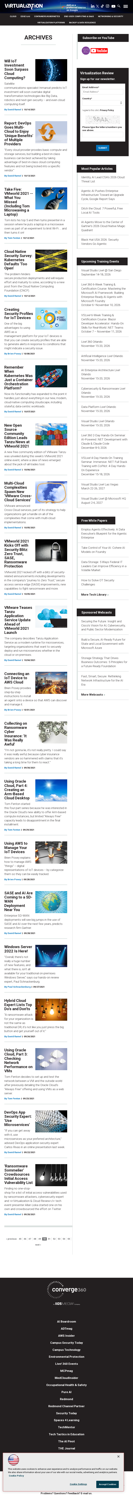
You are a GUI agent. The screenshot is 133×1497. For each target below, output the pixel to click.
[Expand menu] (126, 7)
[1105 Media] (66, 1304)
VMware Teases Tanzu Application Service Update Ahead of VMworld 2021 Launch (18, 620)
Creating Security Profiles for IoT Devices (18, 313)
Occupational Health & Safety (66, 1385)
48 (35, 1239)
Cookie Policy (16, 1475)
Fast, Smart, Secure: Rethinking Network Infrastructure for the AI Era (102, 680)
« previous (11, 1239)
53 (59, 1239)
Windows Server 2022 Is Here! (18, 949)
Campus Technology (66, 1350)
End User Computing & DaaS (79, 16)
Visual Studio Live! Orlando (97, 421)
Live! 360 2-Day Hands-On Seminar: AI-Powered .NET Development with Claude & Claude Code (104, 439)
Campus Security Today (66, 1342)
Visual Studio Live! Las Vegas (99, 484)
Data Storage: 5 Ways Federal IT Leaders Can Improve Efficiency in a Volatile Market (103, 566)
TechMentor (66, 1427)
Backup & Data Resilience (82, 23)
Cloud (13, 16)
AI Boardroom (66, 1321)
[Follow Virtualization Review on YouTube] (113, 6)
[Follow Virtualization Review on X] (97, 6)
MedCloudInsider (66, 1378)
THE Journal (66, 1448)
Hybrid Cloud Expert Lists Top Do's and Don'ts (18, 1004)
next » (38, 1245)
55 (69, 1239)
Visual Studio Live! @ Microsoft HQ (103, 498)
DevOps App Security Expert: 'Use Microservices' (18, 1118)
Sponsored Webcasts (96, 612)
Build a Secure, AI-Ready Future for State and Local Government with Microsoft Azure (103, 644)
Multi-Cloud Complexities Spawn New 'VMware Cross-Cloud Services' (18, 491)
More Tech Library (94, 594)
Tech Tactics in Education (66, 1434)
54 (64, 1239)
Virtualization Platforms (51, 23)
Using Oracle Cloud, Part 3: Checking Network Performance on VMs (18, 1060)
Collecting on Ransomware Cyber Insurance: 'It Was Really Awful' (15, 733)
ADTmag (66, 1328)
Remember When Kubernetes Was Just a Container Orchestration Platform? (18, 377)
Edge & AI (25, 16)
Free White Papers (94, 520)
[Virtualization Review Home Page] (25, 7)
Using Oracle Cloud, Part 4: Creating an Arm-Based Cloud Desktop (17, 789)
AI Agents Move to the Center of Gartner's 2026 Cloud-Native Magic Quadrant (103, 226)
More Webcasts (92, 694)
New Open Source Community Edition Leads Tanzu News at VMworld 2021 (17, 435)
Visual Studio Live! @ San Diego (101, 270)
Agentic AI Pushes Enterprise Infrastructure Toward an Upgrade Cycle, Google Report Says (102, 195)
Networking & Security (110, 16)
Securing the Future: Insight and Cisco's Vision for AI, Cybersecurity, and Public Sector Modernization (103, 625)
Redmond (66, 1399)
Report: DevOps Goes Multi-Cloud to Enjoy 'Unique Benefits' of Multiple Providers (18, 133)
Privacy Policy (107, 110)
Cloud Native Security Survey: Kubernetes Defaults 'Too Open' (18, 259)
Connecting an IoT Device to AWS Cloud (16, 678)
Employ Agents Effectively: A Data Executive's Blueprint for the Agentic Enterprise (104, 533)
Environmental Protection (66, 1356)
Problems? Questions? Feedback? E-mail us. (66, 1493)
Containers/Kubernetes (47, 16)
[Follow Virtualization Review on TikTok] (102, 6)
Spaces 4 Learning (66, 1420)
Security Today (66, 1413)
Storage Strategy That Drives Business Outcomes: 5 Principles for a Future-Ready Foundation (104, 662)
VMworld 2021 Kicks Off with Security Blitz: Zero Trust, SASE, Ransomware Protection (16, 553)
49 (39, 1239)
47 (30, 1239)
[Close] (118, 1456)
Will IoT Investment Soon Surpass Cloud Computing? (16, 69)
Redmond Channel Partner (66, 1406)
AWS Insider (66, 1335)
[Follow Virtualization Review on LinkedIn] (92, 6)
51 (49, 1239)
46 (25, 1239)
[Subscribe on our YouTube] (93, 53)
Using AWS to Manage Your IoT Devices (16, 847)
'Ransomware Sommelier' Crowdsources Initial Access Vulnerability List (18, 1174)
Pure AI (66, 1392)
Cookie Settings (78, 1484)
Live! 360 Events (66, 1363)
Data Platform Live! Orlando (98, 407)
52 (54, 1239)
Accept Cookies (107, 1484)
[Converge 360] (66, 1290)
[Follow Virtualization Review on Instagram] (107, 6)
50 (44, 1239)
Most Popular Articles (97, 168)
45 (20, 1239)
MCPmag (66, 1371)
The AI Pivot (66, 1441)
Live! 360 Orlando (92, 341)
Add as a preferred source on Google (76, 7)
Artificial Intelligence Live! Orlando (102, 356)
